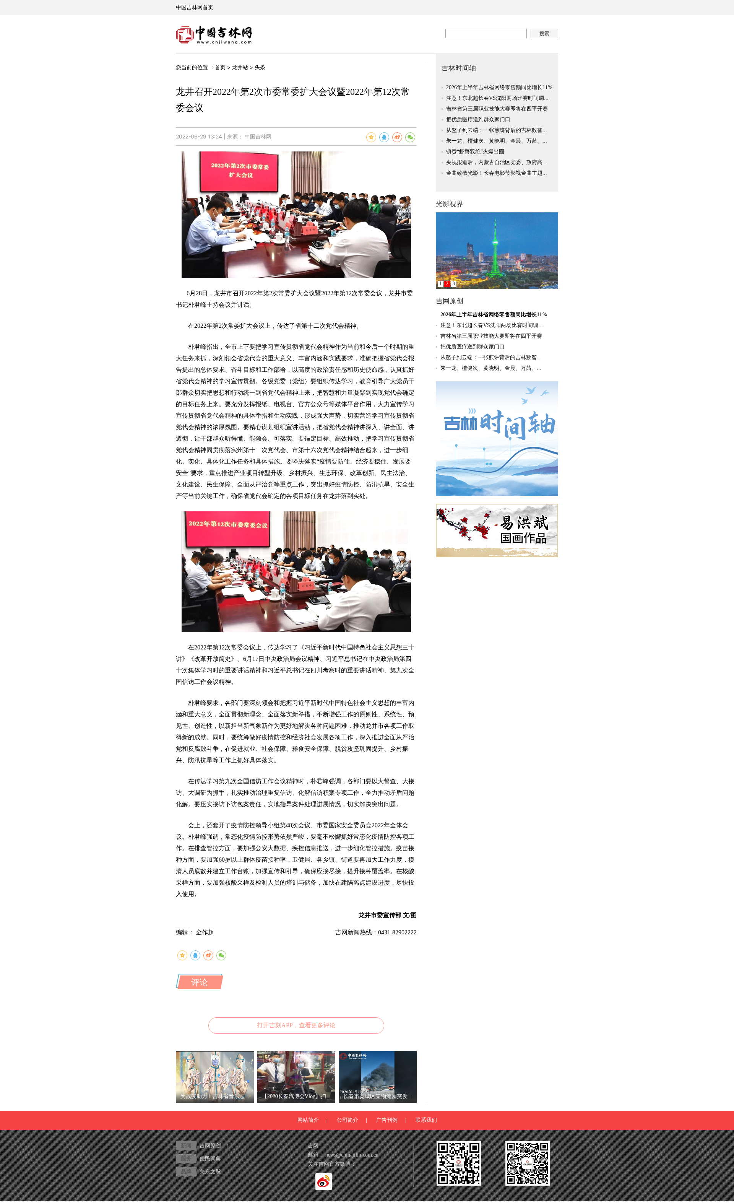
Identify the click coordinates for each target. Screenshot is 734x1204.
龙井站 (240, 67)
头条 (260, 67)
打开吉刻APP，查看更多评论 (296, 1025)
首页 (220, 67)
